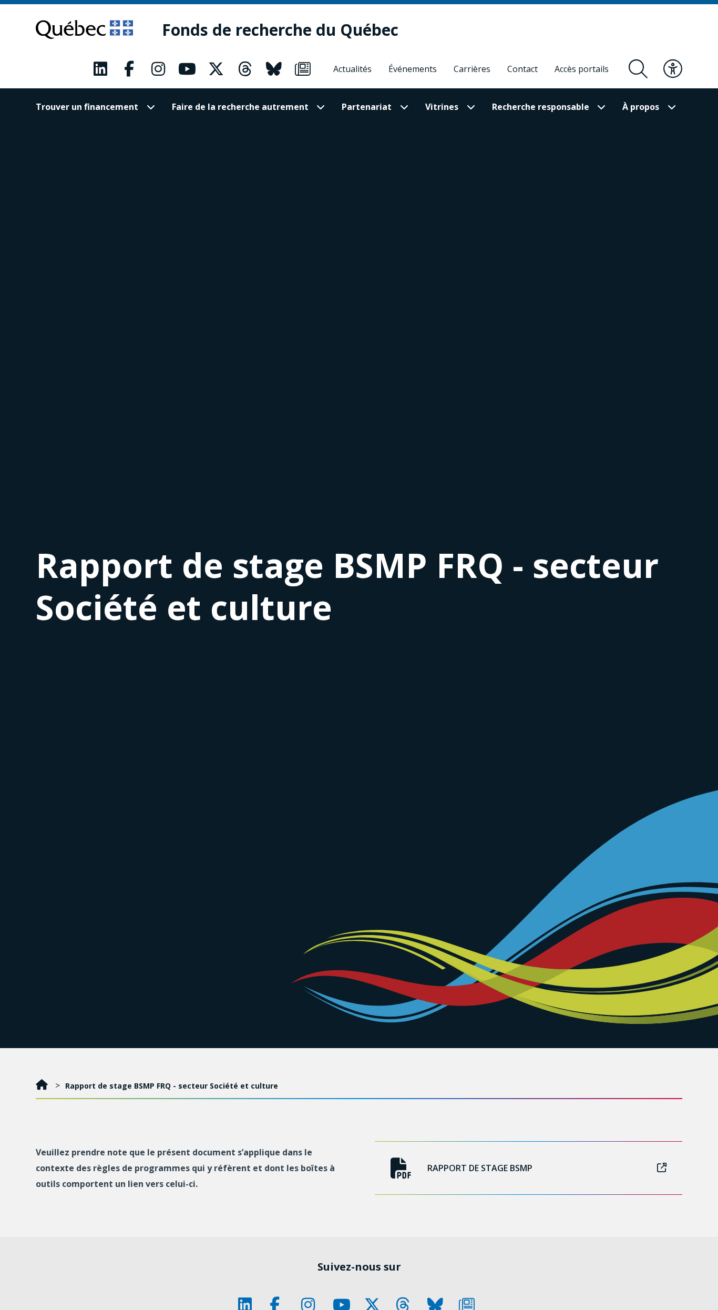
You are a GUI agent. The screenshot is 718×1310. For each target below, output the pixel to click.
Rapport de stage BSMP (479, 1168)
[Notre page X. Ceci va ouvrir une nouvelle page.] (216, 68)
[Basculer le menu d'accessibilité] (672, 68)
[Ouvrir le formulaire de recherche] (638, 68)
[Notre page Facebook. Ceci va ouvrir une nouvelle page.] (129, 68)
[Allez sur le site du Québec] (84, 29)
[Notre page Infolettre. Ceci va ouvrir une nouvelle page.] (302, 68)
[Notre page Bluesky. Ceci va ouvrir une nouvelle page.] (273, 68)
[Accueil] (43, 1086)
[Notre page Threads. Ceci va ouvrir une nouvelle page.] (244, 68)
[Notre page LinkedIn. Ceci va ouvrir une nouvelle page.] (100, 68)
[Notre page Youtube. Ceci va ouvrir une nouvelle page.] (187, 68)
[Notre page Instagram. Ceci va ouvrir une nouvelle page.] (158, 68)
